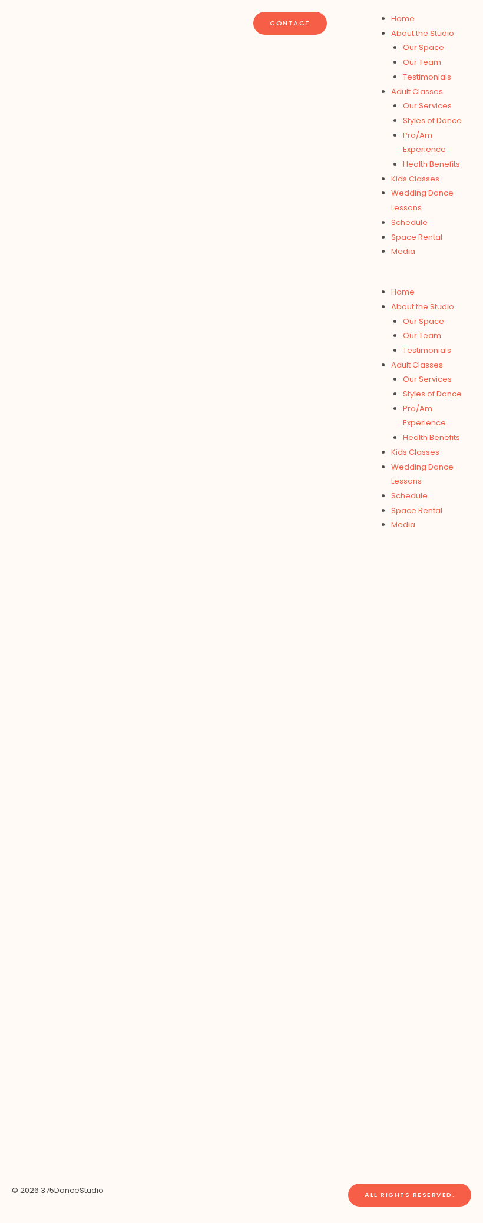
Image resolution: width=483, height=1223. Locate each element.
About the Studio (422, 33)
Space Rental (416, 237)
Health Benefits (431, 164)
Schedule (409, 222)
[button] (419, 277)
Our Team (422, 62)
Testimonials (427, 76)
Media (403, 251)
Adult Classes (417, 91)
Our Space (423, 47)
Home (403, 18)
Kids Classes (415, 178)
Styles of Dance (432, 120)
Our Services (427, 105)
